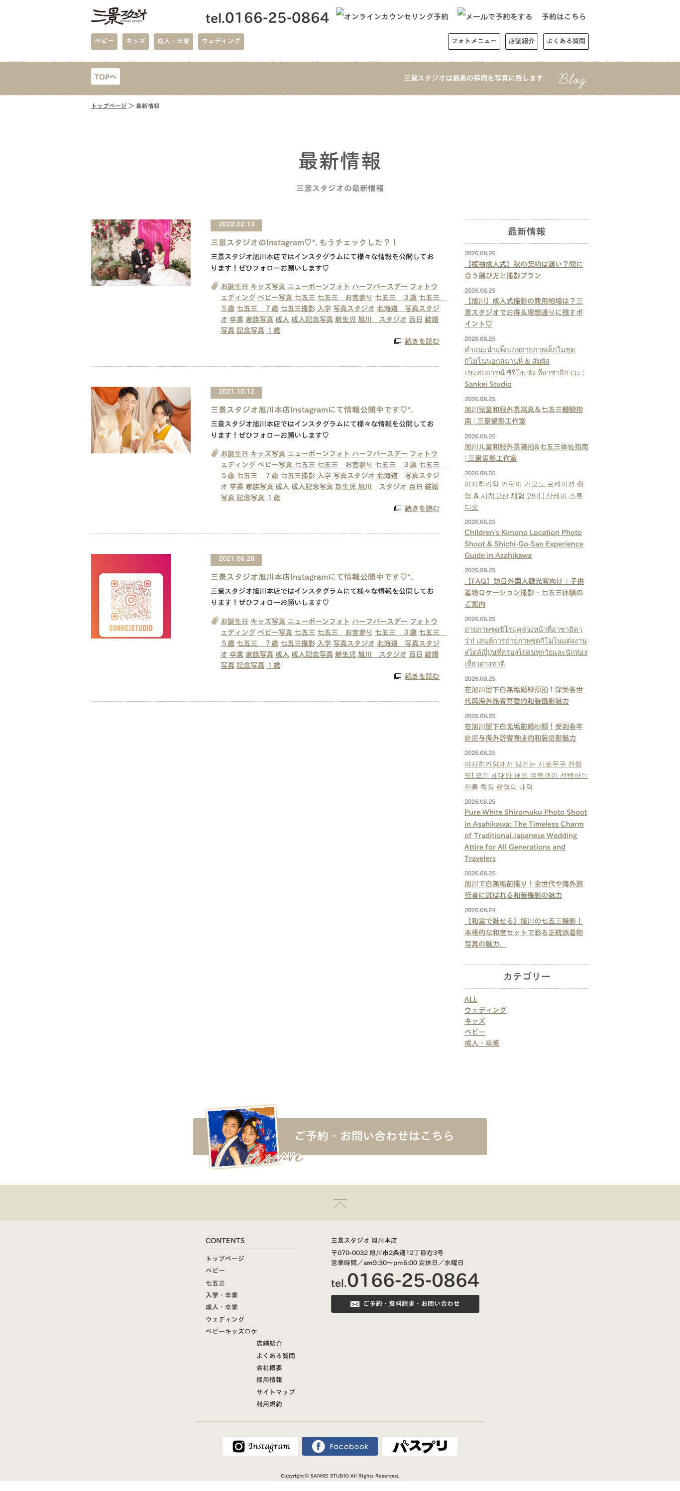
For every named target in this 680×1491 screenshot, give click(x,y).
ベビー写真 (274, 297)
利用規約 (269, 1404)
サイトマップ (275, 1392)
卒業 (236, 319)
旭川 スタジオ (382, 319)
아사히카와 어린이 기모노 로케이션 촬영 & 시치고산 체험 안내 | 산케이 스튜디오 (524, 495)
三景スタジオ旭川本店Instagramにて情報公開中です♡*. (312, 410)
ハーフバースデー (380, 286)
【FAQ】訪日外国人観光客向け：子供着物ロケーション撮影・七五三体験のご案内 (524, 592)
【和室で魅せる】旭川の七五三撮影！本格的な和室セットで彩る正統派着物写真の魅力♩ (523, 932)
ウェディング (485, 1010)
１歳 (273, 330)
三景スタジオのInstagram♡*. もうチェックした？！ (305, 242)
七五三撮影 (297, 308)
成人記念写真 (312, 319)
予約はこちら (564, 16)
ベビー (474, 1032)
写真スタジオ (354, 308)
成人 (282, 319)
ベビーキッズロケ (231, 1331)
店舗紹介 (269, 1343)
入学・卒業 (222, 1295)
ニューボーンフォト (318, 286)
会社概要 (269, 1368)
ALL (470, 999)
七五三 (304, 297)
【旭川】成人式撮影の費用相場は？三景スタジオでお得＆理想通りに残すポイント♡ (523, 312)
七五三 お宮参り (345, 297)
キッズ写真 (267, 286)
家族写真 (259, 319)
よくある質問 (275, 1356)
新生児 (345, 319)
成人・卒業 (481, 1043)
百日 (416, 319)
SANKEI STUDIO (330, 1475)
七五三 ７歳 (257, 308)
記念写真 (250, 330)
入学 (324, 308)
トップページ (109, 105)
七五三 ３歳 (396, 297)
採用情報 (269, 1380)
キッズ (474, 1021)
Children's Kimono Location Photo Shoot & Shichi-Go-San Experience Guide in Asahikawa (523, 544)
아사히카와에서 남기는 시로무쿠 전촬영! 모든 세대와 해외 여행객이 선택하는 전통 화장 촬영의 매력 (526, 775)
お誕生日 (234, 286)
